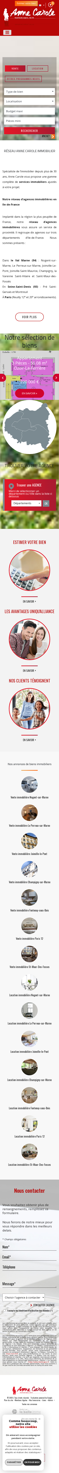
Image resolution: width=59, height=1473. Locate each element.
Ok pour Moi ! (32, 1462)
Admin (50, 1400)
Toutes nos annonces (29, 1404)
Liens (44, 1400)
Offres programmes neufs (23, 79)
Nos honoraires (34, 1400)
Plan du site (8, 1400)
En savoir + (29, 393)
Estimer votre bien (26, 3)
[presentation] (3, 378)
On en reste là (29, 1418)
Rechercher (29, 131)
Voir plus (29, 317)
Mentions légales (21, 1400)
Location (37, 68)
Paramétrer (14, 1462)
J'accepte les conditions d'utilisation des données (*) (29, 1311)
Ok (46, 503)
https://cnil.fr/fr (12, 1354)
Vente (15, 68)
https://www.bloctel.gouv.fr (38, 1362)
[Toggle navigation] (7, 32)
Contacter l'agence (43, 1305)
